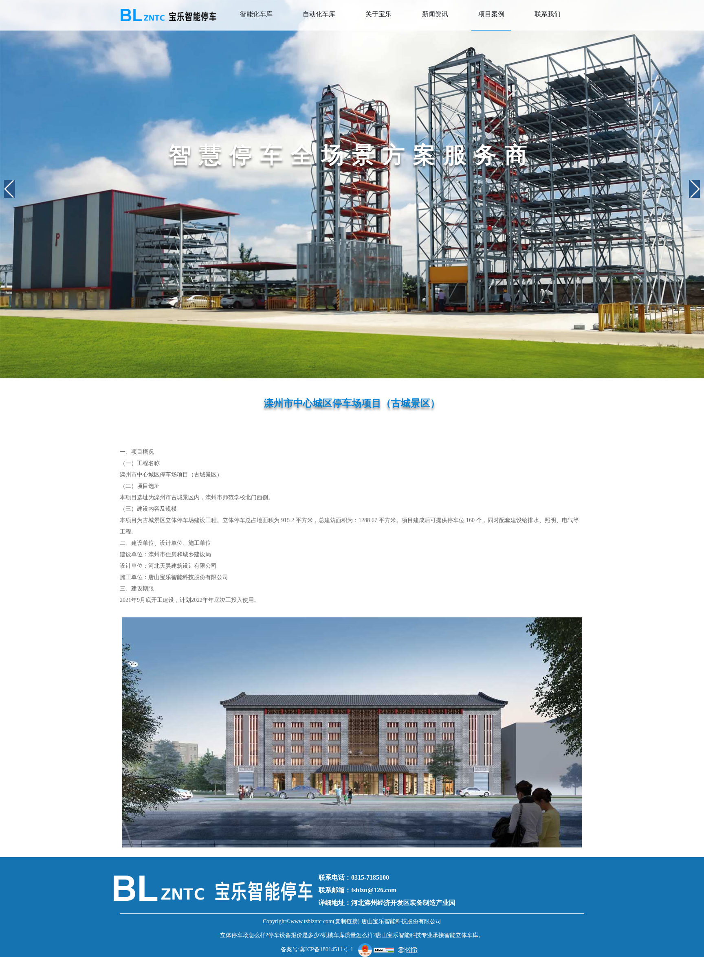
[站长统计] (384, 949)
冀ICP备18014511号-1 (326, 949)
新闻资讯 (435, 14)
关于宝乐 (378, 14)
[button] (9, 189)
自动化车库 (319, 14)
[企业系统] (408, 949)
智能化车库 (256, 14)
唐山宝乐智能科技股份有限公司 (401, 921)
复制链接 (346, 921)
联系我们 (548, 14)
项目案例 (491, 14)
